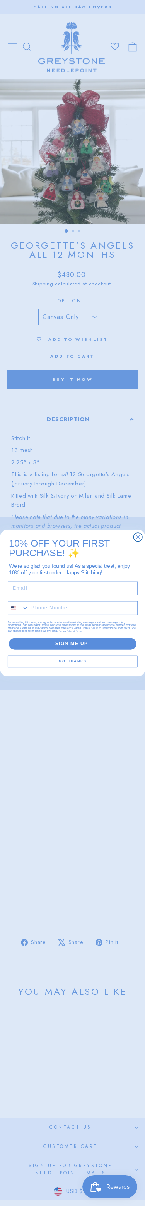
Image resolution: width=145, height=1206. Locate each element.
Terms (79, 631)
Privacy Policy (66, 631)
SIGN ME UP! (72, 643)
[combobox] (18, 608)
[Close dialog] (137, 537)
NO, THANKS (72, 661)
